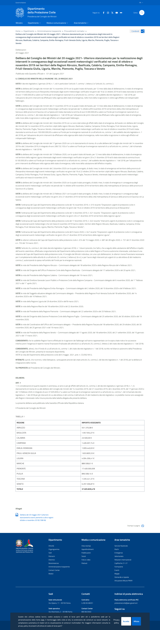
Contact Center (54, 570)
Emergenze (119, 552)
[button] (141, 12)
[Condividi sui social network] (142, 31)
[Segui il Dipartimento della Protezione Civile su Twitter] (111, 12)
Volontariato (119, 556)
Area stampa (86, 545)
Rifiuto (136, 621)
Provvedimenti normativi (74, 31)
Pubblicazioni (86, 552)
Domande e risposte (122, 577)
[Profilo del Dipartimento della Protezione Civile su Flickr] (120, 12)
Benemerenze (54, 563)
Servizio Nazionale (121, 545)
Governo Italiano (21, 2)
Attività (51, 545)
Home (18, 31)
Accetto (126, 621)
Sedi (50, 552)
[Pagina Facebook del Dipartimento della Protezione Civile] (103, 12)
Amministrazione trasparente (49, 31)
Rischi (117, 549)
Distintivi (52, 559)
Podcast (84, 563)
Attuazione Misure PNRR (123, 580)
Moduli (51, 573)
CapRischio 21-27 (121, 563)
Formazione (119, 566)
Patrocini (52, 556)
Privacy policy (116, 621)
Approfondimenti (88, 549)
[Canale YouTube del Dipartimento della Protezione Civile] (116, 12)
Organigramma (54, 549)
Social (84, 556)
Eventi (117, 570)
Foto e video (86, 559)
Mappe (117, 573)
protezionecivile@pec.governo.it (126, 603)
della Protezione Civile (42, 10)
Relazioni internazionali (123, 559)
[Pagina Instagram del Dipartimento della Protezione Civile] (107, 12)
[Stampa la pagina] (142, 525)
